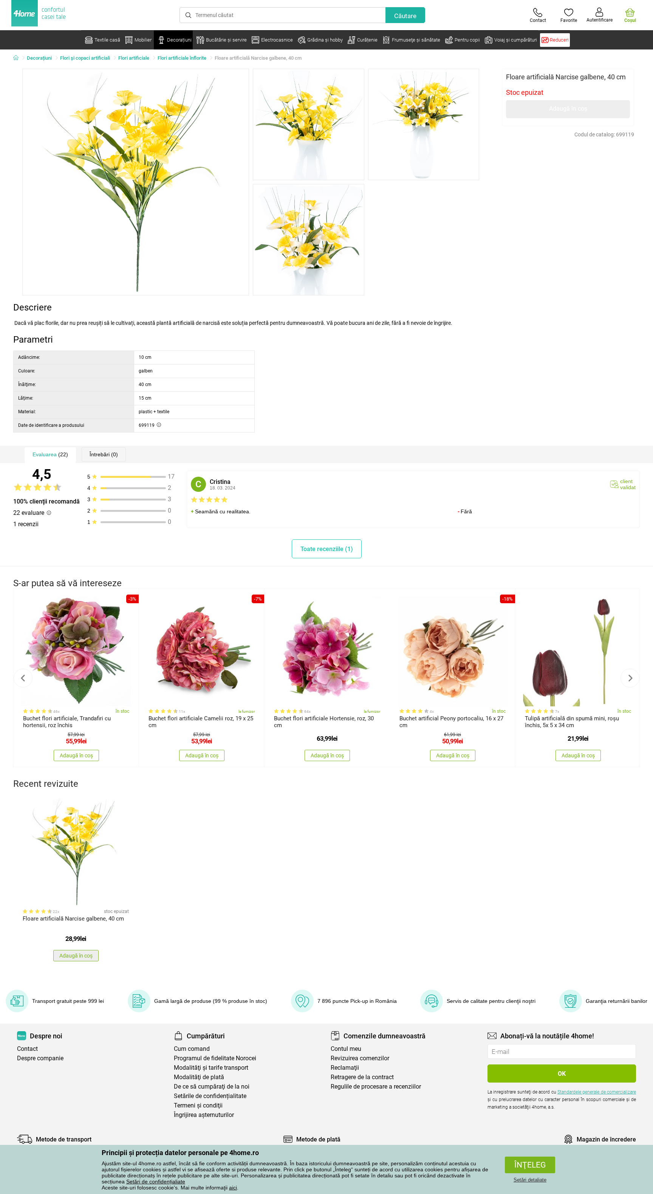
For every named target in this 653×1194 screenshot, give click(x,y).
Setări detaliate (530, 1180)
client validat (628, 484)
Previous (23, 678)
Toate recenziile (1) (326, 549)
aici (233, 1188)
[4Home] (18, 58)
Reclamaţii (345, 1067)
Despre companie (40, 1058)
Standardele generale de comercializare (596, 1092)
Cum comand (192, 1049)
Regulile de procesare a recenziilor (376, 1086)
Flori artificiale (133, 58)
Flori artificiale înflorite (182, 58)
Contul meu (346, 1049)
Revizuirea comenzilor (360, 1058)
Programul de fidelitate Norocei (215, 1058)
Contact (27, 1049)
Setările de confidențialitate (210, 1096)
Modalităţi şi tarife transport (211, 1067)
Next (630, 678)
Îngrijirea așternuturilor (204, 1115)
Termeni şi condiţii (198, 1105)
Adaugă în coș (568, 108)
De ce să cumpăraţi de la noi (211, 1086)
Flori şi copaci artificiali (85, 58)
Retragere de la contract (362, 1077)
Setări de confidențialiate (155, 1182)
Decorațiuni (39, 58)
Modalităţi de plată (199, 1077)
